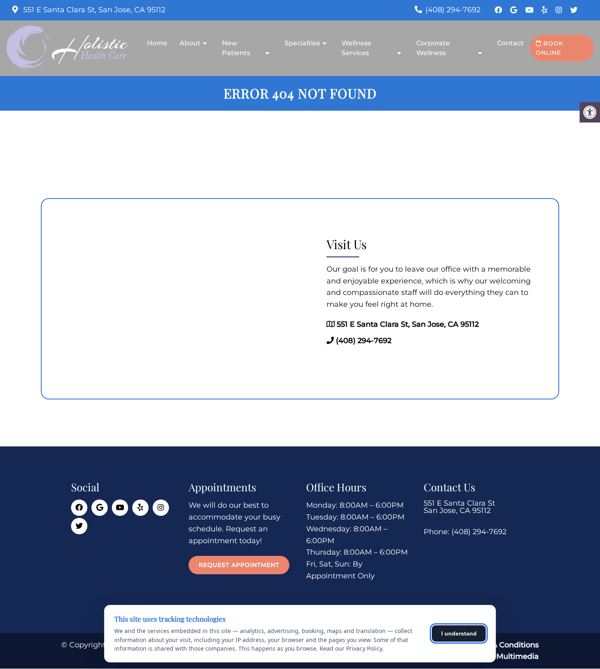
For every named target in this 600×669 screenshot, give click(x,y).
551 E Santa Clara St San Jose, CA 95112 (459, 507)
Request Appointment (239, 565)
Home (157, 43)
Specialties (302, 43)
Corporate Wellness (433, 48)
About (190, 43)
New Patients (236, 48)
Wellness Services (356, 48)
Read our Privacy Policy (351, 648)
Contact (510, 43)
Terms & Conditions (503, 644)
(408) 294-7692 (452, 9)
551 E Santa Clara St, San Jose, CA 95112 (93, 9)
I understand (459, 633)
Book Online (549, 48)
